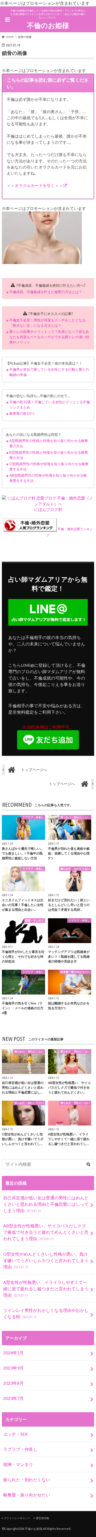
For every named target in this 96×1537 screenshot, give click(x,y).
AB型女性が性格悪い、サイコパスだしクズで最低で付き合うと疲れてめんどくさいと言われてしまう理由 (46, 1232)
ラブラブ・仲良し (20, 1449)
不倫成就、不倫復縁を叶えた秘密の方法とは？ (45, 292)
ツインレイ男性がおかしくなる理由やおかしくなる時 (46, 1313)
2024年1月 (13, 1352)
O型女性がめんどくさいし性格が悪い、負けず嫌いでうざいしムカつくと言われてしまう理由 (46, 1260)
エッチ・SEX (15, 1433)
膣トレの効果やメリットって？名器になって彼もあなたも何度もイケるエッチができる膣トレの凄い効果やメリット (49, 336)
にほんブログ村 (48, 509)
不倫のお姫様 (48, 25)
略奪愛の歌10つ (21, 413)
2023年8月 (13, 1383)
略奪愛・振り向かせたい (26, 1494)
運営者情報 (42, 1518)
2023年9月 (13, 1367)
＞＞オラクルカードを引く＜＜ (35, 185)
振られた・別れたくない (26, 1479)
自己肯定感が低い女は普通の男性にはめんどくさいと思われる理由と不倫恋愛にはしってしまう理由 (46, 1204)
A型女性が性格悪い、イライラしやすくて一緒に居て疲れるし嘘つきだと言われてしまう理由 (46, 1289)
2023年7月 (13, 1398)
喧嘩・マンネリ (18, 1464)
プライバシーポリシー (17, 1518)
